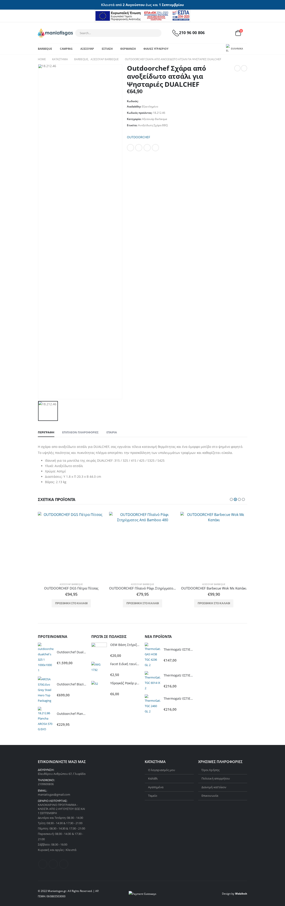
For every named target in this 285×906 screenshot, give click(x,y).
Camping (66, 49)
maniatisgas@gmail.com (54, 794)
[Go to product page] (71, 545)
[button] (231, 499)
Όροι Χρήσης (211, 770)
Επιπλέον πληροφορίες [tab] (80, 432)
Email (155, 147)
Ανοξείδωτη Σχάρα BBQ (153, 125)
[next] (244, 68)
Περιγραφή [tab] (46, 432)
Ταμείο (152, 796)
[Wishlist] (227, 33)
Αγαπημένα (155, 787)
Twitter (138, 147)
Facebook (130, 147)
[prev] (237, 68)
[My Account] (216, 33)
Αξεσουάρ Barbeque (154, 119)
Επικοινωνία (210, 796)
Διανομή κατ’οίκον (214, 787)
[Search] (155, 33)
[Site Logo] (55, 32)
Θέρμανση (128, 49)
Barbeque (45, 49)
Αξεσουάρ (87, 49)
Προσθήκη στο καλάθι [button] (71, 603)
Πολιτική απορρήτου (216, 778)
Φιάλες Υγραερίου (155, 49)
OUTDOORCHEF (138, 137)
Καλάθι (153, 778)
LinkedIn (147, 147)
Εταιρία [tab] (111, 432)
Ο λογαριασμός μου (161, 770)
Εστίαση (107, 49)
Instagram (63, 864)
